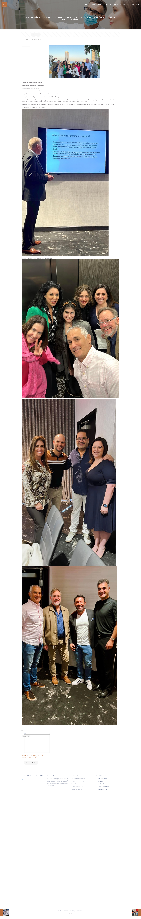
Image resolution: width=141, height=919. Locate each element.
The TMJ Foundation (103, 786)
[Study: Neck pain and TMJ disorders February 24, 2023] (4, 912)
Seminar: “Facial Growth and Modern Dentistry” (33, 756)
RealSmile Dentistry (103, 784)
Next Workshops (102, 778)
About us (100, 781)
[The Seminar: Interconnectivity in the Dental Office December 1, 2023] (136, 912)
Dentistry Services (102, 789)
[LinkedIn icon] (71, 913)
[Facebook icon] (69, 913)
